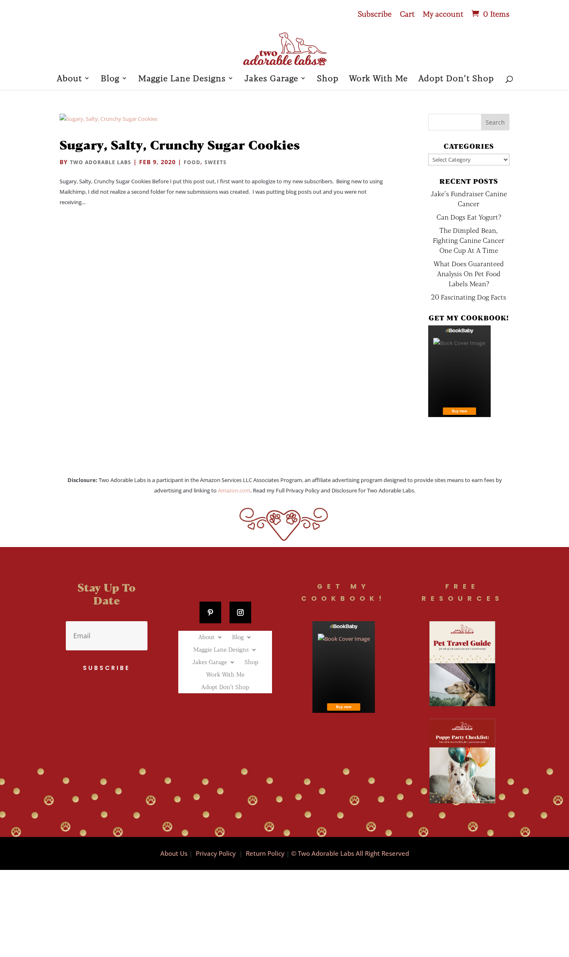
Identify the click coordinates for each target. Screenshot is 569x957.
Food (192, 162)
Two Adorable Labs (100, 162)
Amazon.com (234, 490)
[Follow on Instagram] (240, 612)
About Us (173, 853)
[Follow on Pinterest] (210, 612)
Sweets (216, 162)
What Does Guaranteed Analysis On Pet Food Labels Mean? (469, 273)
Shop (328, 79)
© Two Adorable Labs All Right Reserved (350, 853)
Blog (110, 79)
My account (443, 14)
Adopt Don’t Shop (456, 79)
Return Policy (265, 853)
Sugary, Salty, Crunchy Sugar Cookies (180, 144)
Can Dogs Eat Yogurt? (469, 217)
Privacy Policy (216, 853)
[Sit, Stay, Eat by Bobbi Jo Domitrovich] (459, 371)
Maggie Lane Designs (182, 79)
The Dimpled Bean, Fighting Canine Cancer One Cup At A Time (468, 240)
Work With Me (378, 79)
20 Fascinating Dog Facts (468, 297)
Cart (407, 14)
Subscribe (375, 14)
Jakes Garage (271, 79)
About (69, 79)
